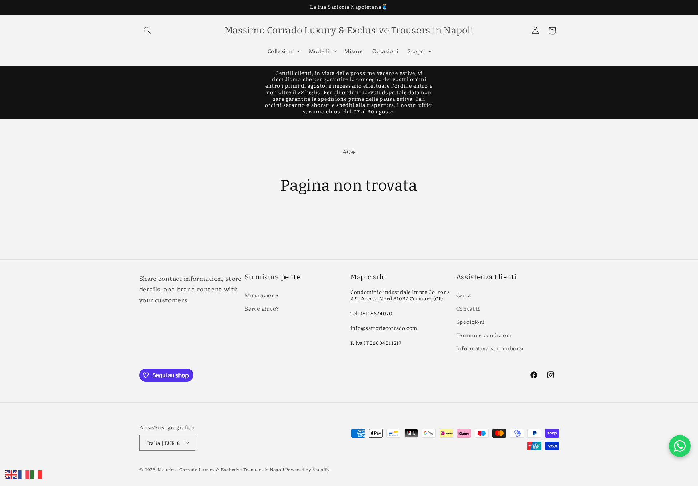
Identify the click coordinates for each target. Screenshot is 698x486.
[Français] (24, 473)
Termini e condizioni (484, 335)
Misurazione (261, 295)
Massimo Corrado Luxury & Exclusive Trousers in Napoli (221, 469)
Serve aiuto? (262, 308)
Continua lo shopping (349, 224)
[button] (147, 30)
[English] (11, 473)
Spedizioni (470, 322)
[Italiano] (36, 473)
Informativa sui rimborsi (490, 348)
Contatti (468, 308)
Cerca (463, 295)
